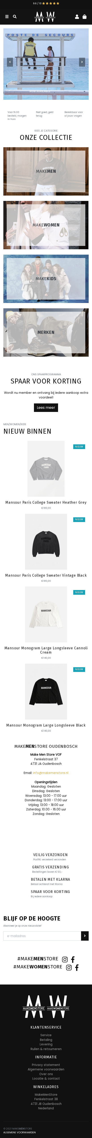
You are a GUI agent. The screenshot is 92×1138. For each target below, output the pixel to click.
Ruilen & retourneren (46, 1049)
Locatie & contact (46, 1078)
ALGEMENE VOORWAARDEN (19, 1132)
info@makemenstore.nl (50, 773)
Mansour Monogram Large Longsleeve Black (46, 725)
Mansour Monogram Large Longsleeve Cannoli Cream (46, 650)
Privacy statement (46, 1065)
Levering (46, 1044)
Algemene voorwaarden (46, 1069)
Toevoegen (46, 489)
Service (46, 1035)
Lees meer (46, 407)
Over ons (46, 1074)
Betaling (46, 1040)
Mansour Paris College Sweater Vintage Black (46, 575)
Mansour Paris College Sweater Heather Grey (46, 502)
